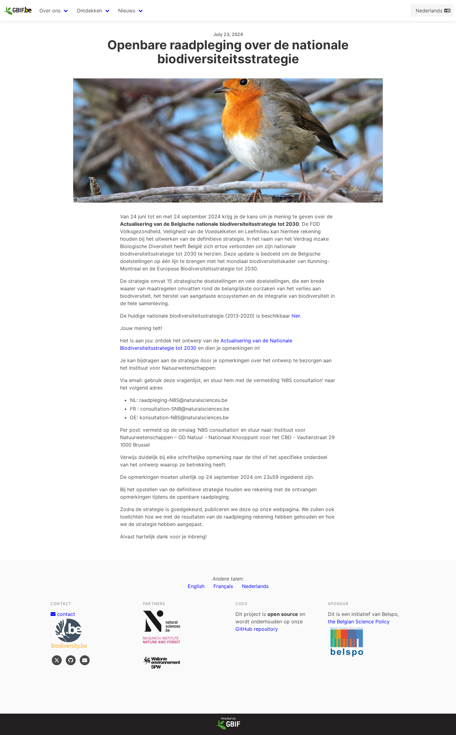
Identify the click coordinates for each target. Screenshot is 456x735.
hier (296, 316)
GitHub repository (256, 629)
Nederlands (255, 586)
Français (223, 586)
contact (65, 614)
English (196, 586)
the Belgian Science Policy (359, 621)
